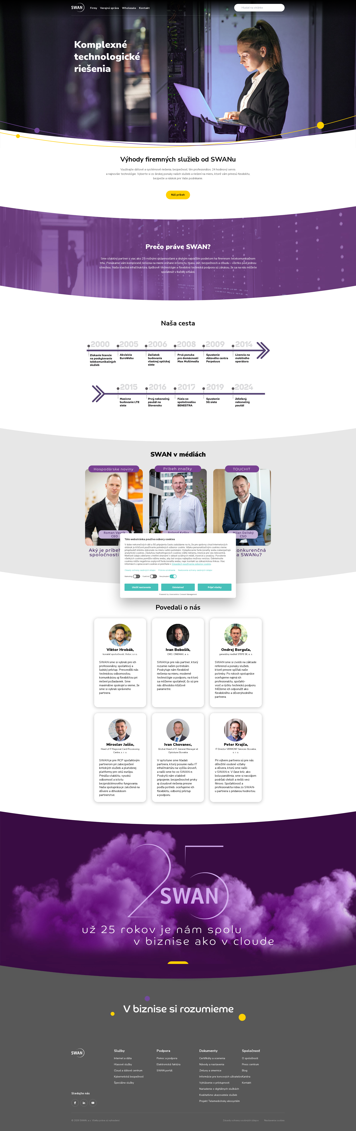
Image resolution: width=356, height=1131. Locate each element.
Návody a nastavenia (211, 1064)
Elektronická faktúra (168, 1064)
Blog (244, 1070)
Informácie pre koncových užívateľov (220, 1076)
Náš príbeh (178, 195)
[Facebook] (75, 1103)
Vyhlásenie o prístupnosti (214, 1083)
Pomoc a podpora (167, 1058)
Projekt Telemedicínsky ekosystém (219, 1101)
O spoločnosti (250, 1058)
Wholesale (129, 8)
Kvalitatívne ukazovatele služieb (218, 1095)
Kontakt (144, 8)
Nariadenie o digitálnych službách (219, 1089)
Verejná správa (109, 8)
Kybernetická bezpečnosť (129, 1076)
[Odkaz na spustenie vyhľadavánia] (238, 7)
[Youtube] (93, 1103)
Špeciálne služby (124, 1083)
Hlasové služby (123, 1064)
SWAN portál (164, 1070)
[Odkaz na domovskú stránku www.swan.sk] (77, 7)
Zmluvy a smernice (210, 1070)
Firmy (93, 8)
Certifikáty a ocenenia (212, 1058)
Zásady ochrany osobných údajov (241, 1120)
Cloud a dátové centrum (128, 1070)
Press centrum (250, 1064)
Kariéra (246, 1076)
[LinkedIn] (84, 1103)
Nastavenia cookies (274, 1120)
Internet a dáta (123, 1058)
